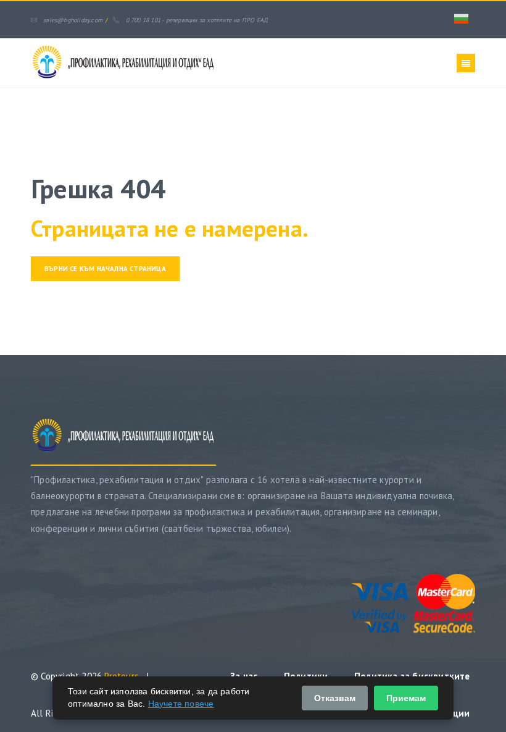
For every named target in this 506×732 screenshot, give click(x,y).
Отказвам (334, 698)
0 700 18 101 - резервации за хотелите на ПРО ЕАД (197, 20)
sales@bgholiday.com (72, 20)
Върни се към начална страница (105, 268)
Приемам (406, 698)
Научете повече (181, 704)
